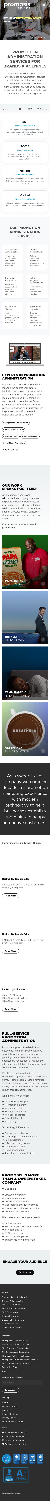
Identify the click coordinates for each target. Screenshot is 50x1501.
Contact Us (7, 1410)
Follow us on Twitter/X (16, 1433)
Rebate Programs (10, 436)
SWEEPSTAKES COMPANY (24, 1180)
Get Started (25, 1272)
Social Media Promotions (14, 443)
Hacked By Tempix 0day (15, 879)
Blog (4, 1371)
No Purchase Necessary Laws (16, 1344)
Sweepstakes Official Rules (15, 1341)
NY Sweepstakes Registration (16, 1352)
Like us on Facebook (14, 1436)
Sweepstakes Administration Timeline (20, 1360)
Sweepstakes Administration (15, 423)
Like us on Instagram (14, 1440)
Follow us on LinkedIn (15, 1444)
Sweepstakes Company (13, 1320)
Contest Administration (13, 429)
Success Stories (9, 1406)
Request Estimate (10, 1414)
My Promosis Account (12, 1422)
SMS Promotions (10, 450)
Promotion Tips (9, 1367)
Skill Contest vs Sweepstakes (15, 1348)
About (5, 1403)
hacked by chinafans (13, 989)
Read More (11, 896)
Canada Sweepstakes (12, 1327)
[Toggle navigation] (44, 5)
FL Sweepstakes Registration (15, 1356)
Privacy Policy (9, 1418)
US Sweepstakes (10, 1324)
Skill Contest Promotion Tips (15, 1363)
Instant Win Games (30, 436)
